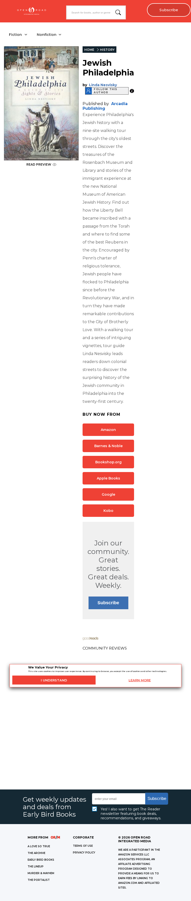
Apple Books (108, 478)
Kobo (108, 510)
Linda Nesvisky (103, 85)
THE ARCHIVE (36, 853)
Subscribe (168, 10)
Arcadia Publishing (105, 106)
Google (108, 494)
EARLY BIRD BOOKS (41, 859)
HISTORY (107, 50)
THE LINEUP (36, 866)
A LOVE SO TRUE (39, 846)
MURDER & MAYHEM (41, 873)
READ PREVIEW (38, 164)
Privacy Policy (84, 852)
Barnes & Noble (108, 446)
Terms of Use (83, 845)
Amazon (108, 429)
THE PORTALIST (39, 880)
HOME (89, 50)
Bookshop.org (108, 462)
